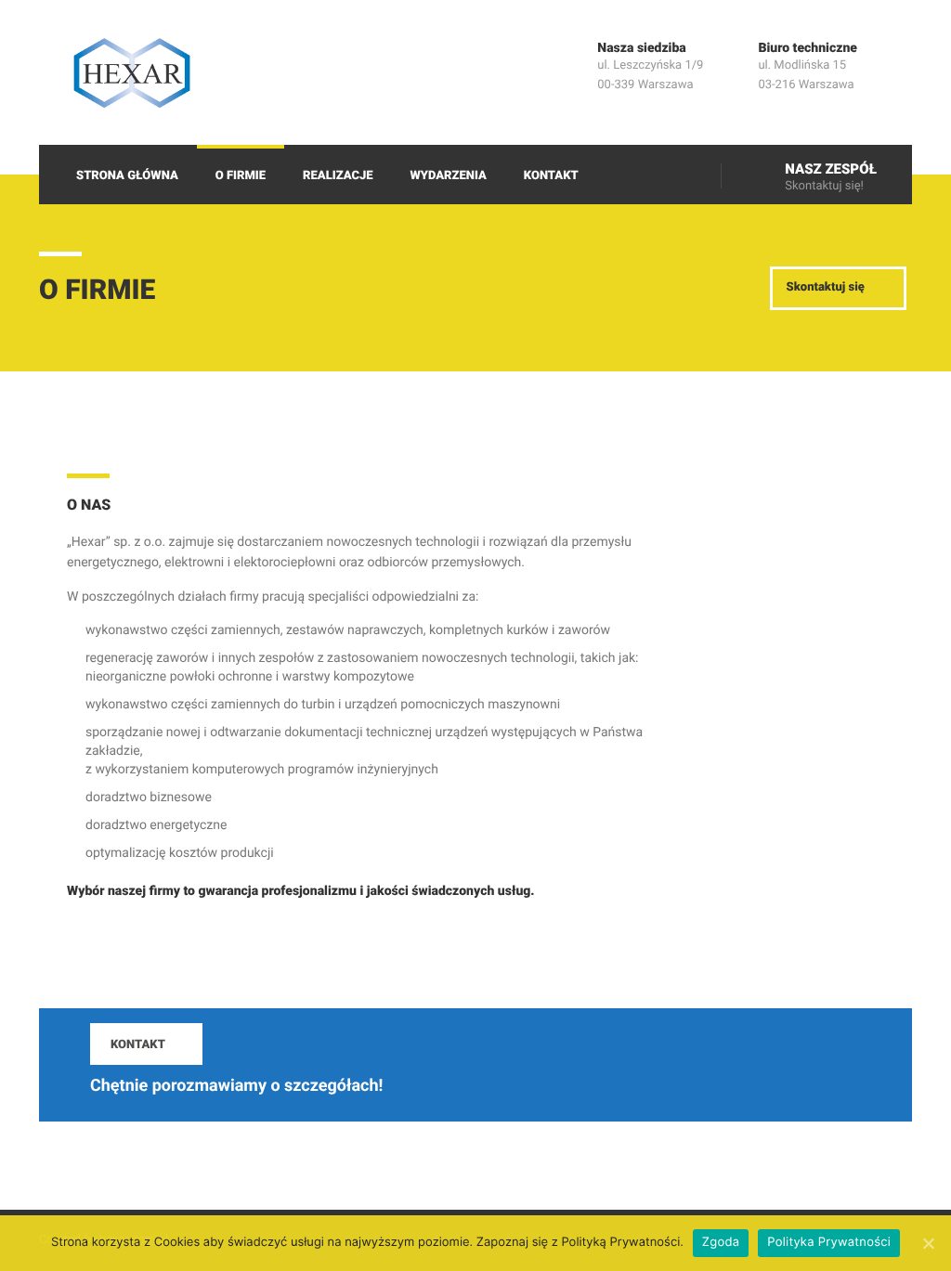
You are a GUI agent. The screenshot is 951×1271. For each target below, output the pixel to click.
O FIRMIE (240, 176)
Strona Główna (127, 176)
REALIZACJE (337, 176)
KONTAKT (551, 176)
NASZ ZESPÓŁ (831, 169)
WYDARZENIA (448, 176)
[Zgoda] (927, 1243)
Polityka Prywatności (829, 1242)
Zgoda (720, 1242)
